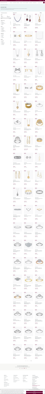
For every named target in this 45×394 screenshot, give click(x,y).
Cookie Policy (22, 393)
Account (40, 0)
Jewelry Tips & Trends (25, 381)
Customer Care (15, 375)
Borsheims (33, 379)
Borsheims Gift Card (25, 378)
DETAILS (29, 0)
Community (5, 377)
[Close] (44, 391)
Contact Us (33, 375)
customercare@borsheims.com (35, 377)
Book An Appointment (4, 0)
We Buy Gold (5, 386)
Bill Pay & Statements (15, 377)
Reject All (34, 391)
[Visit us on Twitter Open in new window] (21, 368)
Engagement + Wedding (16, 2)
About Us (5, 375)
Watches (21, 2)
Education (24, 380)
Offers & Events (24, 376)
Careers (5, 378)
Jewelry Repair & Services (6, 383)
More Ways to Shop (25, 375)
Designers (30, 2)
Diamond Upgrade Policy (6, 385)
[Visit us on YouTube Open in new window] (24, 368)
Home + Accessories (25, 2)
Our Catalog (24, 377)
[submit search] (44, 2)
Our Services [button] (34, 2)
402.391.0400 (36, 376)
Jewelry (11, 2)
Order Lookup (14, 376)
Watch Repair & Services (6, 384)
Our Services (5, 382)
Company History (6, 376)
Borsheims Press (34, 387)
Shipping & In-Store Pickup (16, 378)
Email (35, 388)
